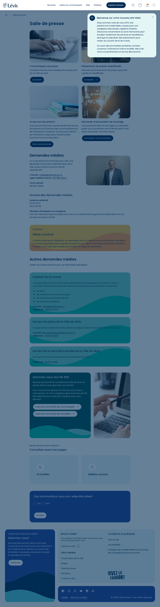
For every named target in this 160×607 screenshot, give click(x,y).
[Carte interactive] (133, 5)
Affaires (97, 5)
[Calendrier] (140, 5)
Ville (88, 5)
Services (51, 5)
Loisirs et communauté (71, 5)
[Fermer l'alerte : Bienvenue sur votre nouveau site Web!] (152, 17)
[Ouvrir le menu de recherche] (154, 5)
